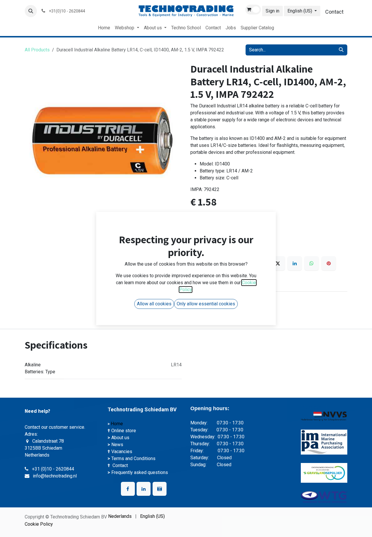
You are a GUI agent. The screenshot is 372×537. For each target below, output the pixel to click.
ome (119, 423)
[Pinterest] (329, 263)
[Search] (341, 49)
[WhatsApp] (312, 263)
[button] (31, 11)
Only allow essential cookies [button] (206, 304)
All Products (37, 50)
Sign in (272, 11)
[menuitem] (104, 28)
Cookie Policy (39, 524)
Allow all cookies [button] (154, 304)
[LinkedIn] (295, 263)
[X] (278, 263)
